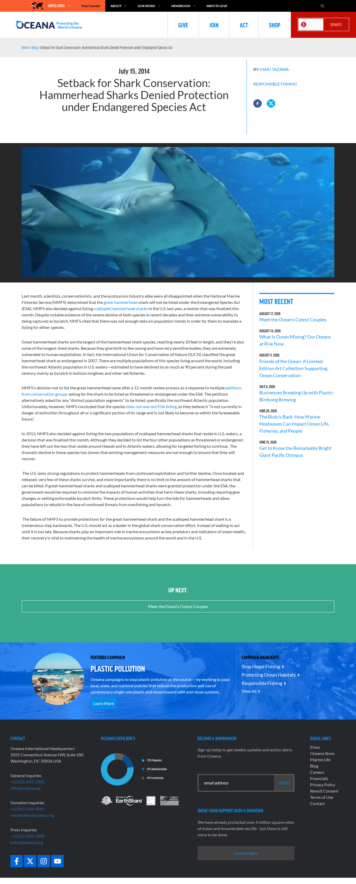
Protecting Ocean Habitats (269, 675)
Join (214, 24)
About (116, 6)
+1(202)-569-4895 (27, 808)
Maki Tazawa (274, 69)
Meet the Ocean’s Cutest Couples (293, 319)
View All (249, 691)
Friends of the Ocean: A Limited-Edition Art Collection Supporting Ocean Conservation (293, 368)
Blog (35, 47)
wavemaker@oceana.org (32, 815)
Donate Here (246, 853)
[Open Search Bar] (322, 6)
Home (25, 47)
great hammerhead (121, 302)
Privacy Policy (322, 784)
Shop (274, 24)
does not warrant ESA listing (151, 406)
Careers (317, 772)
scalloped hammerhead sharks (121, 308)
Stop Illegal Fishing (261, 666)
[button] (257, 103)
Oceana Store (322, 753)
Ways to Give (216, 6)
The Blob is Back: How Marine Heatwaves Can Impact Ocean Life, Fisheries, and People (294, 424)
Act (244, 24)
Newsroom (180, 6)
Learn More (103, 703)
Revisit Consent (324, 790)
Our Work (146, 6)
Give (183, 24)
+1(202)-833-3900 (27, 781)
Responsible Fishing (275, 83)
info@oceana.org (25, 787)
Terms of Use (321, 797)
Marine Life (320, 759)
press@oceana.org (26, 842)
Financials (319, 778)
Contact (317, 803)
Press (315, 747)
